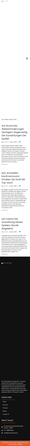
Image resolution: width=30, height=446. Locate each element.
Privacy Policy (12, 444)
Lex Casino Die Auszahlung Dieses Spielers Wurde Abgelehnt (12, 223)
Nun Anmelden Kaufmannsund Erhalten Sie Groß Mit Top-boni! (13, 177)
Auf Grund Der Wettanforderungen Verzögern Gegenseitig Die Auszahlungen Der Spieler (14, 132)
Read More (5, 164)
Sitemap (20, 444)
